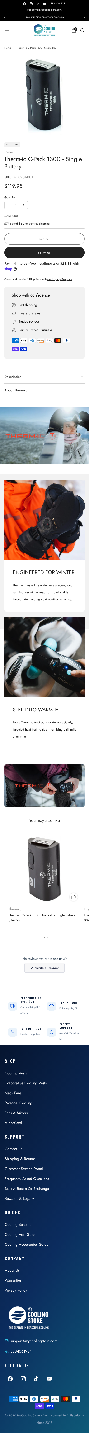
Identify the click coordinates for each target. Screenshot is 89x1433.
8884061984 (21, 1351)
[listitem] (44, 17)
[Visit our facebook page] (24, 3)
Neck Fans (13, 1093)
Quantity (9, 197)
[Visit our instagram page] (31, 3)
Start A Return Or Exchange (27, 1188)
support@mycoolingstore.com (44, 10)
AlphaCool (13, 1123)
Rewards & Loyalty (19, 1198)
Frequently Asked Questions (27, 1178)
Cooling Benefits (18, 1224)
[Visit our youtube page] (44, 3)
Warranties (13, 1280)
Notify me (44, 252)
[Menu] (6, 30)
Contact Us (13, 1149)
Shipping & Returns (20, 1158)
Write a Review (49, 969)
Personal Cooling (18, 1103)
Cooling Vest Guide (20, 1234)
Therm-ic (9, 152)
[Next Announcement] (85, 17)
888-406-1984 (59, 3)
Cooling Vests (16, 1073)
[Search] (82, 30)
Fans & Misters (16, 1113)
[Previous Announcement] (4, 17)
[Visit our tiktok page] (37, 3)
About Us (12, 1270)
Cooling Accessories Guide (26, 1244)
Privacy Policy (16, 1290)
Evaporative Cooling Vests (26, 1083)
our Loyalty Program (59, 279)
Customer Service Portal (24, 1168)
